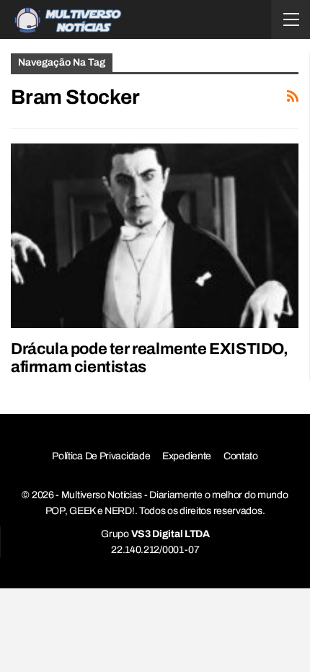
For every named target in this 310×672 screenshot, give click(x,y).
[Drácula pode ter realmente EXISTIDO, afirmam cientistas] (154, 235)
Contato (240, 456)
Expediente (186, 456)
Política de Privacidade (101, 456)
